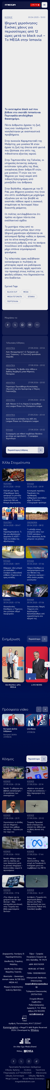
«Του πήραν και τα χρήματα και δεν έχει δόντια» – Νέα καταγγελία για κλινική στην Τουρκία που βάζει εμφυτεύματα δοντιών (12, 904)
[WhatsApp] (22, 325)
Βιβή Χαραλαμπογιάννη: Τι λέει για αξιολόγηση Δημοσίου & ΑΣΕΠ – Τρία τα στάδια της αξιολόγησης (12, 535)
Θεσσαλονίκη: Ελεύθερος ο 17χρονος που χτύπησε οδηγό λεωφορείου (12, 610)
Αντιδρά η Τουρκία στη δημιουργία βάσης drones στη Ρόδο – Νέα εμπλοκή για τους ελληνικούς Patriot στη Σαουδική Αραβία (36, 903)
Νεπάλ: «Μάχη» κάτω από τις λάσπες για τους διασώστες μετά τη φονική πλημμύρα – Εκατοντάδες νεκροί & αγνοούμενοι (12, 864)
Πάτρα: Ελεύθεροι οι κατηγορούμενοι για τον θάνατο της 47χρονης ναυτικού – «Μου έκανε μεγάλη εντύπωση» (36, 574)
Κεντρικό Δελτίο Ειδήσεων (10, 730)
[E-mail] (30, 325)
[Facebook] (8, 325)
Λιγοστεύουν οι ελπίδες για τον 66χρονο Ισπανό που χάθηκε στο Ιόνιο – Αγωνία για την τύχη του (13, 827)
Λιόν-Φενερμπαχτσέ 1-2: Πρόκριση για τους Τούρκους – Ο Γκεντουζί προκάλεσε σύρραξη (23, 354)
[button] (44, 5)
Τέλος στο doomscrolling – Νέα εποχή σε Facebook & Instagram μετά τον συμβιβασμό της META (36, 863)
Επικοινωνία (41, 1073)
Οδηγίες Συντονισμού (15, 1076)
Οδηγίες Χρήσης (12, 1070)
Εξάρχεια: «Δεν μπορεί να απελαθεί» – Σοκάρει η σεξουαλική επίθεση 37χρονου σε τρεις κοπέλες (12, 572)
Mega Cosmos (12, 1078)
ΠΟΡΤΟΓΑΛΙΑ (12, 301)
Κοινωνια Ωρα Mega (13, 686)
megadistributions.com (25, 1081)
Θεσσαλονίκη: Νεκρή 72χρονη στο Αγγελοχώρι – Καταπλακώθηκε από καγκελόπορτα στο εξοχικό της (36, 612)
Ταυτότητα (40, 1070)
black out (12, 292)
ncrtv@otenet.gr (36, 1014)
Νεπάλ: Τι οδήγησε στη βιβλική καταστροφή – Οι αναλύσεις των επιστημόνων (13, 792)
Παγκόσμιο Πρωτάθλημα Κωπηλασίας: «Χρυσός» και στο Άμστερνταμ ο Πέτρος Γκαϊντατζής (23, 388)
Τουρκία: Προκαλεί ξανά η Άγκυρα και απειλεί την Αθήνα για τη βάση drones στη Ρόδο (36, 827)
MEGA (25, 292)
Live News (36, 685)
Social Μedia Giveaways (33, 1078)
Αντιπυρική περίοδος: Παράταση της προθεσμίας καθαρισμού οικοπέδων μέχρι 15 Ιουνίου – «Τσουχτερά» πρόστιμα (37, 497)
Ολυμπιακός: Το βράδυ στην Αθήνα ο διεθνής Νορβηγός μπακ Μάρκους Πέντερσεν (21, 371)
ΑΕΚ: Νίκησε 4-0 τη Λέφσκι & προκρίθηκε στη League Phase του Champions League (24, 405)
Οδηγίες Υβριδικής (36, 1076)
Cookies (27, 1070)
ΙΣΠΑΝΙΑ (31, 297)
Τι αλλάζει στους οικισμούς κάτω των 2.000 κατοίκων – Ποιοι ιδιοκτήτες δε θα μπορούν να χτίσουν (36, 534)
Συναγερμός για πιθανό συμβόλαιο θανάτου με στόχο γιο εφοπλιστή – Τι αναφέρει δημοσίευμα (24, 436)
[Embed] (37, 325)
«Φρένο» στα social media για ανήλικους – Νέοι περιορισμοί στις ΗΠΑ (36, 792)
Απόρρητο (48, 1084)
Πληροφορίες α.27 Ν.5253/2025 (17, 1073)
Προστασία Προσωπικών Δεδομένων (25, 1067)
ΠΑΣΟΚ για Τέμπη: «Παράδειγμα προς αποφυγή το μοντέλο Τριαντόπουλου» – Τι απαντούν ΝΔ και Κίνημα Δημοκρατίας (12, 497)
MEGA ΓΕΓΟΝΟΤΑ (14, 297)
